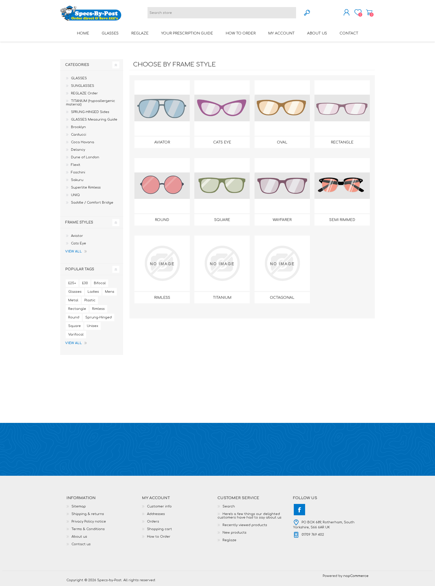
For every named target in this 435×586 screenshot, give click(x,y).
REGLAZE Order (84, 93)
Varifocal (76, 334)
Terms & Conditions (88, 529)
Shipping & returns (87, 514)
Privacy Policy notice (88, 521)
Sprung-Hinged (98, 317)
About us (79, 536)
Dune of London (85, 157)
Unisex (92, 326)
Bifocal (100, 283)
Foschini (78, 172)
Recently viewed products (245, 525)
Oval (282, 142)
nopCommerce (356, 576)
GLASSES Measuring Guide (94, 119)
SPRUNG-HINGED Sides (90, 112)
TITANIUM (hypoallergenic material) (90, 102)
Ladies (93, 292)
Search (229, 506)
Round (162, 220)
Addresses (156, 514)
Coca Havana (82, 142)
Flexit (75, 165)
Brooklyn (78, 127)
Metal (73, 300)
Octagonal (282, 298)
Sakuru (77, 180)
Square (222, 220)
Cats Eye (222, 142)
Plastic (89, 300)
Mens (109, 292)
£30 (85, 283)
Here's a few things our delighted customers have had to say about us (249, 515)
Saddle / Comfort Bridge (92, 202)
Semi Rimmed (342, 220)
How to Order (158, 536)
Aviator (162, 142)
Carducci (78, 134)
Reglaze (229, 540)
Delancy (78, 150)
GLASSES (79, 78)
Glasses (75, 292)
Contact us (81, 544)
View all (73, 251)
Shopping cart (369, 12)
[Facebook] (299, 509)
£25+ (72, 283)
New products (234, 532)
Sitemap (78, 506)
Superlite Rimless (86, 187)
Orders (153, 521)
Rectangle (342, 142)
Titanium (222, 298)
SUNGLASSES (82, 86)
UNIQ (75, 195)
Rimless (162, 298)
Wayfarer (282, 220)
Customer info (159, 506)
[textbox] (222, 12)
